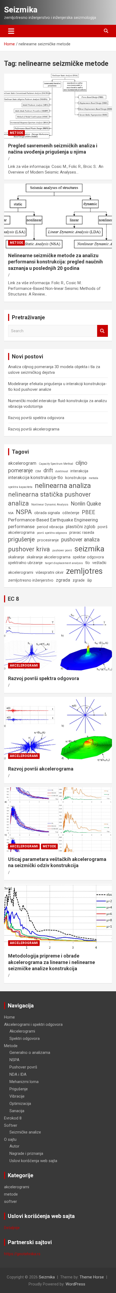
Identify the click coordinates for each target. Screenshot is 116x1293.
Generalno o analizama (29, 1052)
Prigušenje (18, 1089)
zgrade (79, 580)
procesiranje (48, 540)
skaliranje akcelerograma (48, 557)
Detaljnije (12, 1227)
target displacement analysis (64, 563)
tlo (87, 563)
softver (10, 1201)
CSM (38, 471)
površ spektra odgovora (52, 533)
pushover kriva (29, 549)
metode (16, 133)
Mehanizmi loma (24, 1081)
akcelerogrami (24, 665)
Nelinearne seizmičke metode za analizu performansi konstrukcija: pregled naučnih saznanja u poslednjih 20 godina (55, 262)
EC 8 (13, 599)
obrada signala (47, 513)
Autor (14, 1146)
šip (89, 580)
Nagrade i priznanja (26, 1153)
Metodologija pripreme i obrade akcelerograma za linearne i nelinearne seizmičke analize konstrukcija (51, 962)
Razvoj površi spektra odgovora (36, 417)
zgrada (63, 580)
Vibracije (17, 1096)
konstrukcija (75, 478)
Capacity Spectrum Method (56, 464)
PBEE (88, 512)
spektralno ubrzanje (25, 563)
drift (48, 470)
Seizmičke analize (25, 1132)
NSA (10, 513)
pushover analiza (80, 540)
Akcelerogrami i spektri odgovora (33, 1024)
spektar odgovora (88, 557)
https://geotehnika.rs (22, 1253)
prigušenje (21, 539)
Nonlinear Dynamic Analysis (49, 504)
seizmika (89, 548)
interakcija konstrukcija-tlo (35, 477)
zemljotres (84, 571)
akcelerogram (22, 463)
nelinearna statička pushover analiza (49, 499)
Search (102, 331)
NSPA (24, 512)
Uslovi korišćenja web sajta (33, 1160)
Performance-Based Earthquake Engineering (53, 519)
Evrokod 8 (13, 1118)
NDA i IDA (17, 1074)
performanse (21, 526)
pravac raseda (81, 532)
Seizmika (20, 9)
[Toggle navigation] (11, 31)
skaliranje (16, 557)
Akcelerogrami (22, 1031)
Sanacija (16, 1110)
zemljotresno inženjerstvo (30, 580)
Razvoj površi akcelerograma (33, 429)
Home (9, 1017)
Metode (11, 1045)
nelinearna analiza (63, 485)
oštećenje (70, 513)
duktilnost (61, 471)
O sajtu (10, 1139)
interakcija (79, 471)
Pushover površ (23, 1067)
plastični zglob (80, 526)
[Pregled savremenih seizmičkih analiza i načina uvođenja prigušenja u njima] (58, 105)
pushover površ (62, 550)
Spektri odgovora (24, 1038)
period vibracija (50, 527)
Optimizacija (20, 1103)
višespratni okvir (50, 572)
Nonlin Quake (86, 504)
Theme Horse (92, 1277)
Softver (10, 1125)
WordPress (75, 1284)
